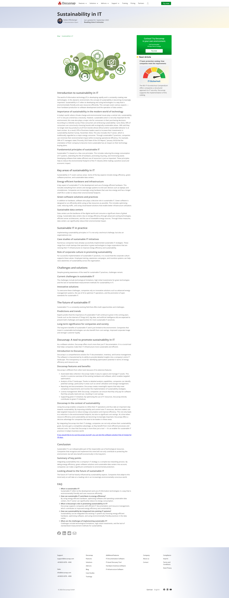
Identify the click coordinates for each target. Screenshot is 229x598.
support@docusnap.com (65, 559)
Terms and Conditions (166, 563)
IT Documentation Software (115, 559)
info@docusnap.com (64, 573)
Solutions (89, 562)
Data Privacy (167, 568)
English (157, 590)
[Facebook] (164, 589)
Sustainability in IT (67, 36)
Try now (166, 3)
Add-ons (89, 566)
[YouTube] (171, 589)
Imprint (165, 559)
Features (89, 559)
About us (146, 559)
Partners (141, 3)
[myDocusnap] (148, 3)
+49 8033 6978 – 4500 (64, 576)
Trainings (89, 577)
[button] (83, 3)
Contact (145, 562)
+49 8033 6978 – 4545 (64, 562)
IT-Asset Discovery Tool (113, 562)
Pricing (133, 3)
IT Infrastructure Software (114, 569)
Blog (58, 36)
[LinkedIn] (167, 589)
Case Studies (90, 573)
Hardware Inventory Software (116, 566)
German (150, 590)
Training (125, 3)
